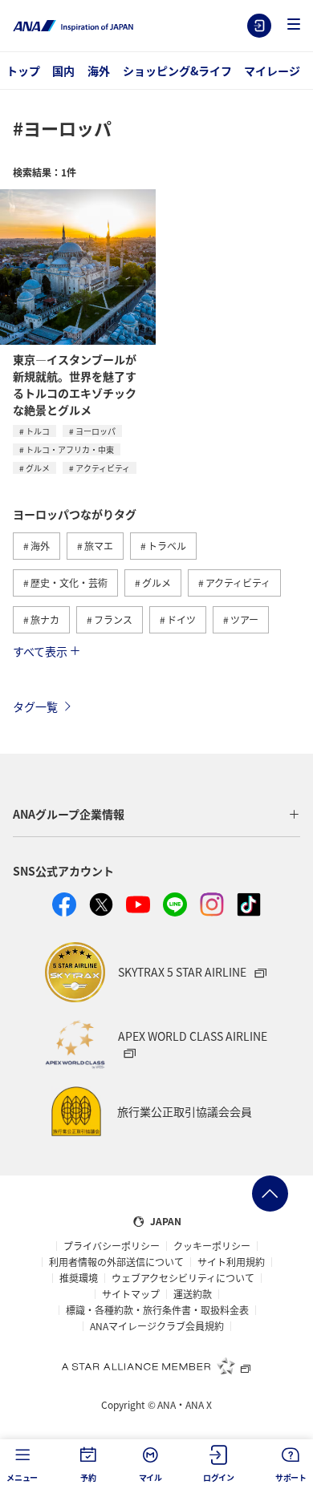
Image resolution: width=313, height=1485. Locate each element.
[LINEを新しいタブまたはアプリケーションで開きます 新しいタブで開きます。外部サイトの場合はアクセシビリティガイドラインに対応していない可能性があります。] (175, 904)
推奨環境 (78, 1278)
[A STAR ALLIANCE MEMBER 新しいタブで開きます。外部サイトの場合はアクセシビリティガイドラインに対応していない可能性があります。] (156, 1365)
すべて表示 (40, 651)
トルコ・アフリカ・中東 (70, 449)
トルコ (38, 431)
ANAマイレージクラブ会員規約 (157, 1326)
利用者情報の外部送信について (116, 1262)
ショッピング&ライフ (177, 71)
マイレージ (272, 71)
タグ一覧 (35, 706)
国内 (63, 71)
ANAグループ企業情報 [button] (68, 814)
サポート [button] (291, 1477)
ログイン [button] (218, 1477)
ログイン (259, 26)
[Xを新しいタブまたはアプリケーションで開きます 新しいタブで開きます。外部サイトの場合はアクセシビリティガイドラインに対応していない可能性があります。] (101, 904)
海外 (98, 71)
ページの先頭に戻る (270, 1193)
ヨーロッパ (95, 431)
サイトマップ (131, 1294)
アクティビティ (102, 468)
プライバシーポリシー (111, 1246)
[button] (293, 25)
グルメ (38, 468)
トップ (23, 71)
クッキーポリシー (211, 1246)
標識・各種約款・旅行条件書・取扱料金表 (157, 1310)
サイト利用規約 (231, 1262)
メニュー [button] (22, 1477)
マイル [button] (150, 1477)
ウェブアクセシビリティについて (183, 1278)
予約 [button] (88, 1477)
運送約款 (192, 1294)
